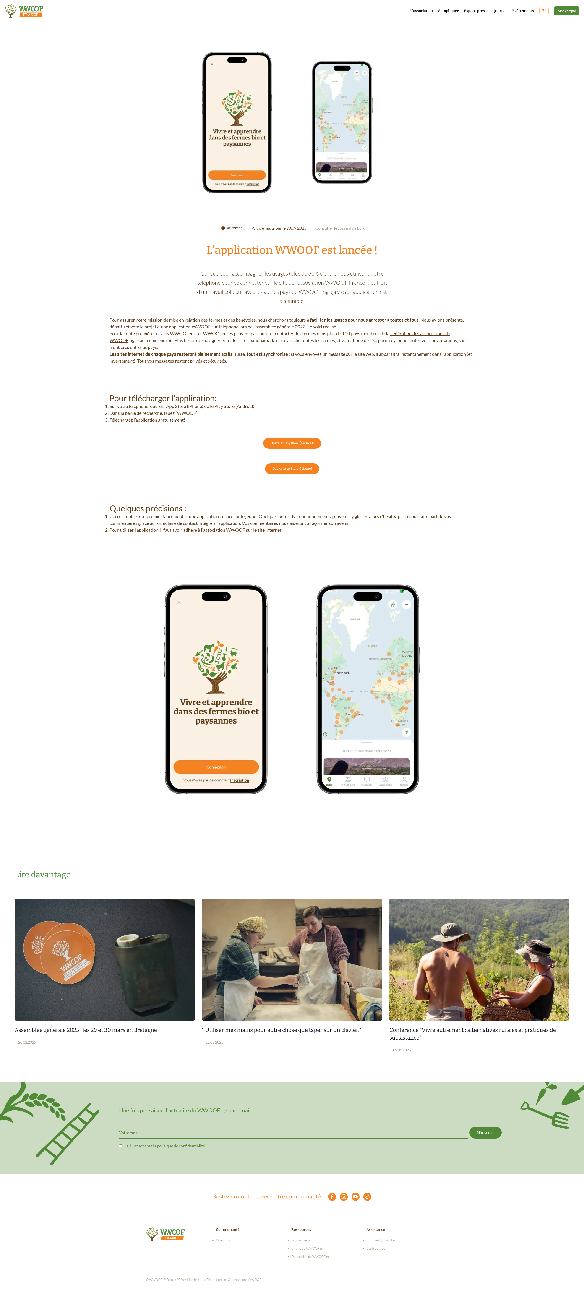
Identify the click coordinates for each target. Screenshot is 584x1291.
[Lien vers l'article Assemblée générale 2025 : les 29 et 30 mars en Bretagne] (105, 960)
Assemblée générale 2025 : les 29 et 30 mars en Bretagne (86, 1030)
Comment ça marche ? (381, 1240)
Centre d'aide (375, 1248)
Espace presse (476, 11)
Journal (500, 11)
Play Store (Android (233, 406)
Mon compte (567, 11)
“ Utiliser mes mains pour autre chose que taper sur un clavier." (281, 1030)
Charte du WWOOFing (307, 1248)
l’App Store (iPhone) (183, 406)
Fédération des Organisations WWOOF (234, 1279)
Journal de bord (351, 228)
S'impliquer (448, 11)
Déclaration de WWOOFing (310, 1256)
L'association (421, 11)
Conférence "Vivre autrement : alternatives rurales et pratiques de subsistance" (472, 1034)
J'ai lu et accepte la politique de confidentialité (164, 1145)
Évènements (523, 11)
